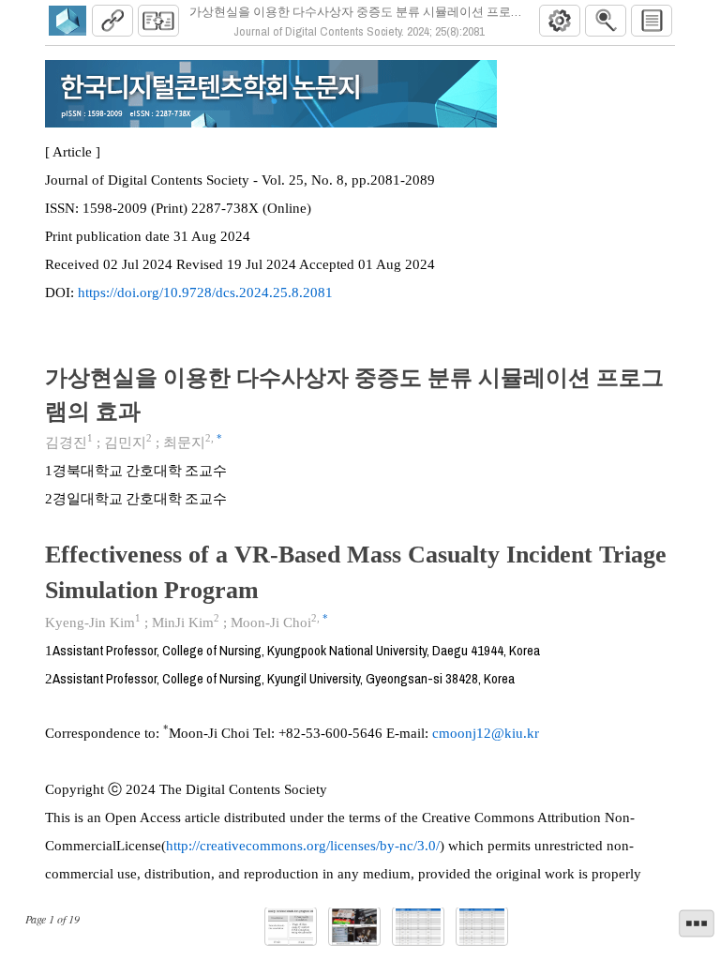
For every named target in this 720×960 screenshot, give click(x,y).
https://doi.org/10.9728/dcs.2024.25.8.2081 (205, 292)
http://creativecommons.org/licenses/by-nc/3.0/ (303, 845)
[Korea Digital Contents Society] (67, 21)
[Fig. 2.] (354, 927)
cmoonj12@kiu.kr (485, 733)
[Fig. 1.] (290, 927)
